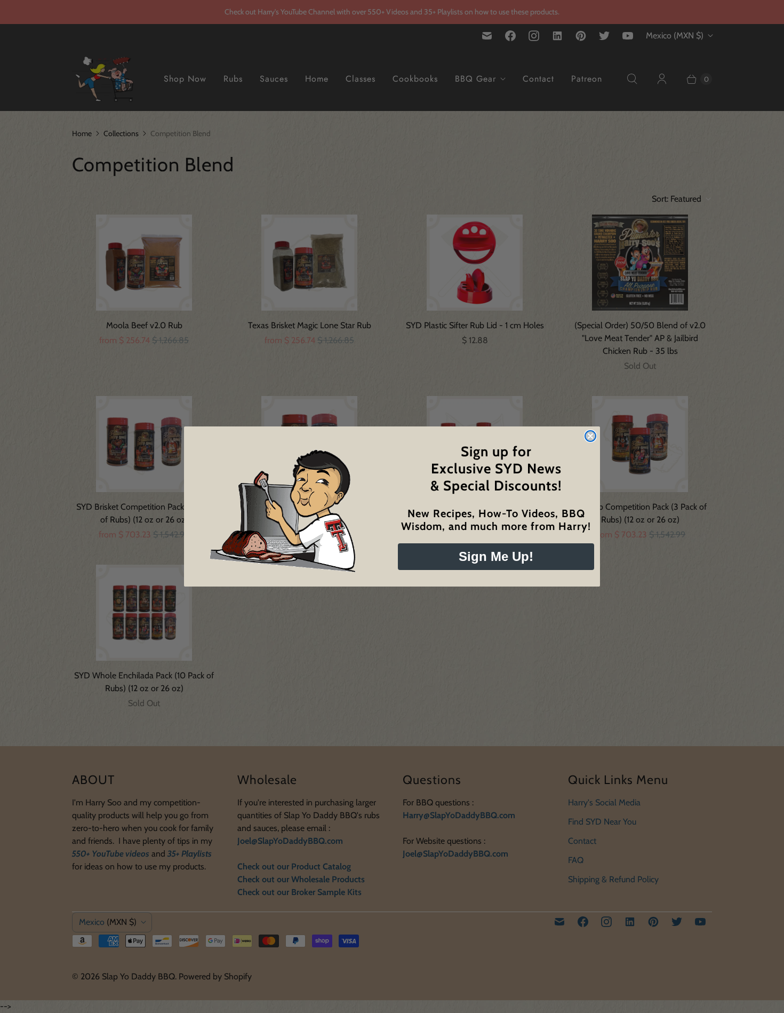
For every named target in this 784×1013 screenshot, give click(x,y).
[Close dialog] (590, 436)
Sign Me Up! (496, 556)
